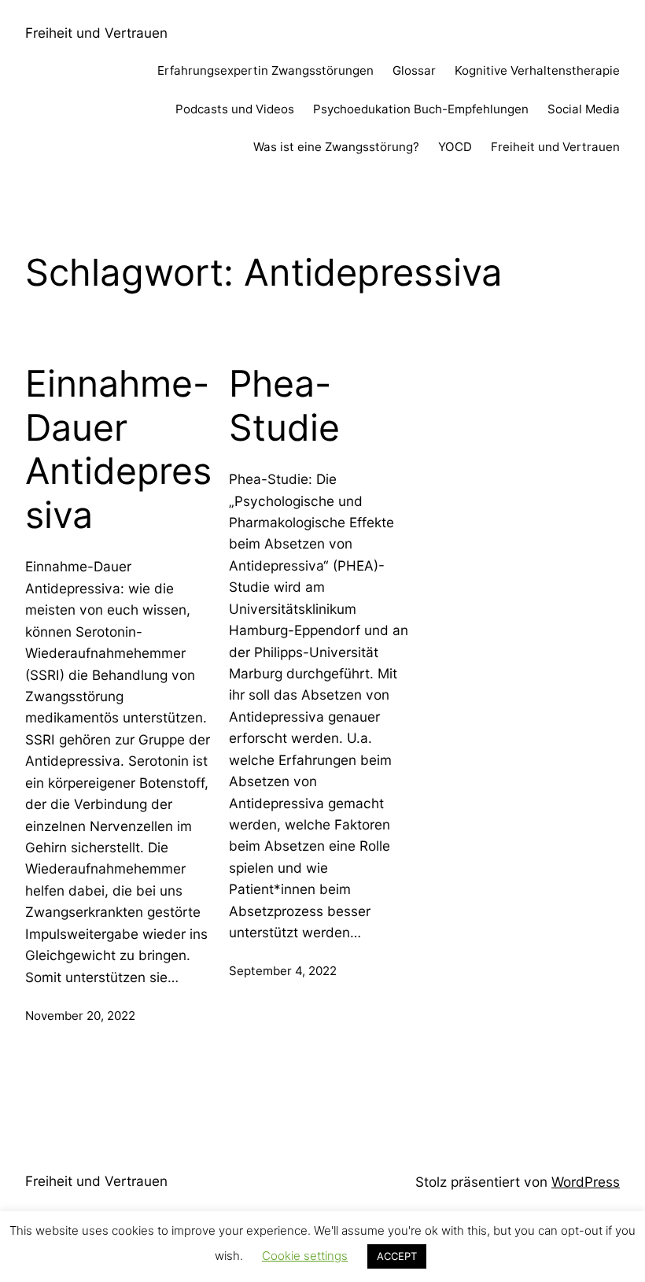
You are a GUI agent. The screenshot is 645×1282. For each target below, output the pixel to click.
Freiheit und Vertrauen (96, 32)
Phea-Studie (284, 405)
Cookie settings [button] (305, 1255)
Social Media (583, 109)
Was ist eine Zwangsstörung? (336, 146)
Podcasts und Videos (234, 109)
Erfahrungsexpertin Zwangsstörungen (265, 70)
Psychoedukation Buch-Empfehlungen (421, 109)
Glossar (414, 70)
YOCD (455, 146)
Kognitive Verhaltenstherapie (537, 70)
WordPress (585, 1181)
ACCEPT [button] (397, 1256)
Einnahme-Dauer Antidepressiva (118, 449)
